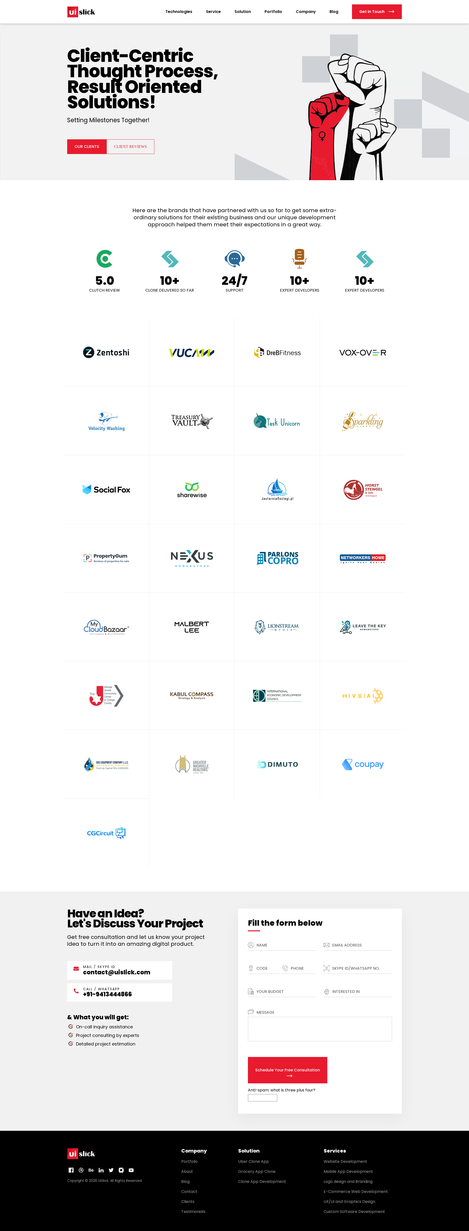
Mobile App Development (348, 1171)
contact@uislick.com (116, 972)
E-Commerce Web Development (356, 1191)
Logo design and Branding (348, 1181)
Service (213, 11)
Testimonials (193, 1211)
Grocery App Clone (257, 1171)
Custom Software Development (354, 1211)
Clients (187, 1201)
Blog (334, 11)
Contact (189, 1191)
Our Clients (87, 146)
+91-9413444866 (107, 994)
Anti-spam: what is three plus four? (281, 1090)
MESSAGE (265, 1012)
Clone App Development (262, 1181)
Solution (242, 11)
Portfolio (273, 11)
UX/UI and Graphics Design (349, 1201)
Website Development (345, 1161)
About (187, 1171)
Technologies (178, 11)
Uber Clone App (253, 1161)
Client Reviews (130, 146)
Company (306, 11)
